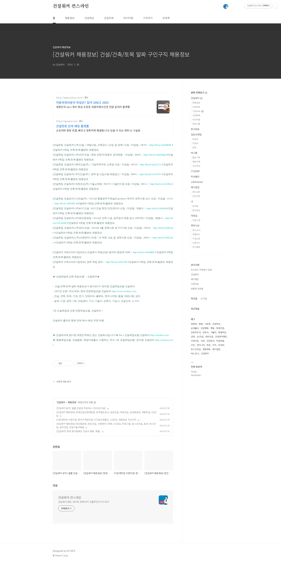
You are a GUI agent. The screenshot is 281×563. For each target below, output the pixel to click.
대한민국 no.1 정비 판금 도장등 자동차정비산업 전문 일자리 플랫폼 (93, 107)
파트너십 (195, 225)
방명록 (166, 18)
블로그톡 (196, 157)
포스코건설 (196, 349)
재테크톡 (196, 161)
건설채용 (204, 328)
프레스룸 (196, 123)
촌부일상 (196, 210)
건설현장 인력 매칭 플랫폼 (72, 126)
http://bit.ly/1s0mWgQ (155, 154)
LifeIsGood (197, 181)
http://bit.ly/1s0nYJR (116, 262)
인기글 (204, 298)
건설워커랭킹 (221, 336)
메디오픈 (196, 191)
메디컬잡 (195, 187)
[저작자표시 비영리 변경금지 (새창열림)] (91, 363)
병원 (201, 323)
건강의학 (196, 196)
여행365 (196, 234)
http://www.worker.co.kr (124, 291)
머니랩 (194, 152)
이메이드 (196, 242)
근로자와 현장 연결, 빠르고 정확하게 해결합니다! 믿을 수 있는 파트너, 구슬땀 (98, 130)
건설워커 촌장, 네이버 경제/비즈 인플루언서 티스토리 (83, 501)
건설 (203, 340)
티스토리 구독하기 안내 (201, 269)
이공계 (207, 323)
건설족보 (89, 18)
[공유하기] (65, 363)
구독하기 (148, 18)
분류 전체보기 (198, 92)
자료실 (194, 215)
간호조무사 (196, 332)
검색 (218, 6)
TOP (225, 552)
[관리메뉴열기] (275, 5)
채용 (212, 328)
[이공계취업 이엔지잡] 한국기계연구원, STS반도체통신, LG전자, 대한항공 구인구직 (96, 419)
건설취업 (216, 323)
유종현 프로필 (197, 288)
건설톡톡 (196, 115)
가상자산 (196, 165)
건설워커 (61, 402)
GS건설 (200, 336)
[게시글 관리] (69, 363)
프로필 (195, 206)
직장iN (195, 143)
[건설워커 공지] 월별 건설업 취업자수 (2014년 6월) (81, 408)
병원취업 (222, 332)
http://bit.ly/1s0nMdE (143, 252)
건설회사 (210, 340)
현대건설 (220, 328)
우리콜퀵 (196, 247)
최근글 (194, 298)
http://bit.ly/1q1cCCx (150, 164)
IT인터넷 (195, 171)
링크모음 (195, 129)
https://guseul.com (66, 121)
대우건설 (209, 336)
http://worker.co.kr (159, 335)
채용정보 (70, 18)
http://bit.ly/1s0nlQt (156, 208)
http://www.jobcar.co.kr (69, 97)
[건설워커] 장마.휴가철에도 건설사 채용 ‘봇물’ (78, 431)
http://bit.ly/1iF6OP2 (65, 203)
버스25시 (196, 230)
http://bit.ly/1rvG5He (160, 184)
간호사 (205, 332)
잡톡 (194, 147)
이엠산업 (196, 238)
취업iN (195, 139)
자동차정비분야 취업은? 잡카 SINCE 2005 (82, 102)
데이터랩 (128, 18)
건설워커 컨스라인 (71, 6)
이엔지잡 (195, 283)
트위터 (221, 345)
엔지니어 (201, 345)
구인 (193, 345)
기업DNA (196, 111)
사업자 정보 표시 (63, 381)
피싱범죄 (195, 176)
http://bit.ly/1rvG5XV (150, 174)
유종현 (194, 323)
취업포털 (220, 340)
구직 (214, 345)
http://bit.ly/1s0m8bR (160, 145)
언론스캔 (196, 220)
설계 (193, 336)
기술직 (213, 332)
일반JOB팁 (196, 134)
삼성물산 (195, 328)
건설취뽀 (109, 18)
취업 (208, 345)
